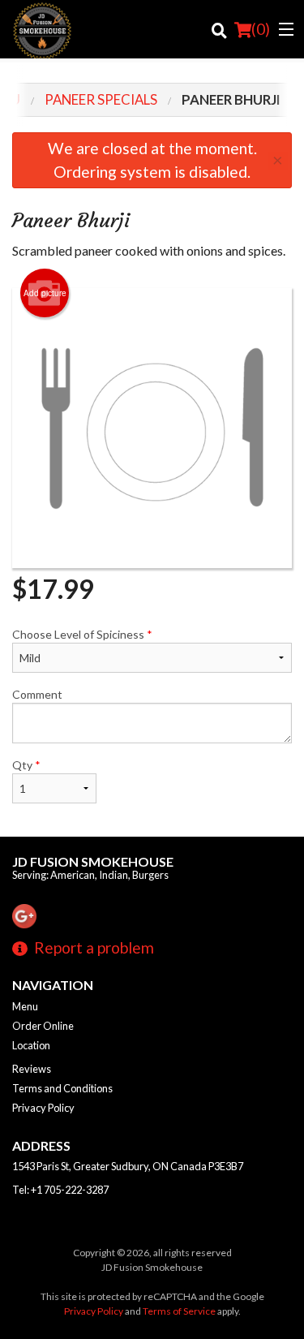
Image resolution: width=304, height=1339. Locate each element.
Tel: (60, 1189)
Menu (25, 1006)
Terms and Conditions (62, 1088)
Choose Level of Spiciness (82, 634)
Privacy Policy (43, 1107)
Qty (26, 765)
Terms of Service (179, 1311)
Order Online (43, 1025)
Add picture (45, 293)
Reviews (31, 1068)
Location (31, 1045)
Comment (37, 694)
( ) (260, 28)
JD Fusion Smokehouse (92, 861)
